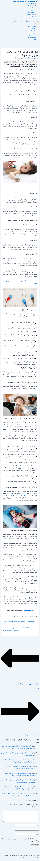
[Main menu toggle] (37, 23)
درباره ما (31, 10)
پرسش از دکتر (30, 3)
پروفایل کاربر (30, 5)
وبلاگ (32, 16)
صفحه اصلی (30, 12)
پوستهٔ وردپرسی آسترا (29, 857)
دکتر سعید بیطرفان (28, 610)
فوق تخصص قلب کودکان (17, 495)
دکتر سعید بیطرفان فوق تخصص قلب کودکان (25, 1)
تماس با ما (31, 8)
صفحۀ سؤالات (30, 14)
